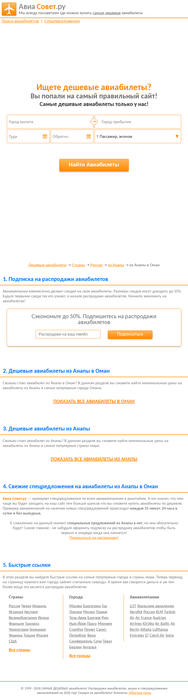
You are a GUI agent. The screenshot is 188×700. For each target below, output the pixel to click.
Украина (16, 636)
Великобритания (23, 618)
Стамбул (76, 630)
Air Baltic (162, 624)
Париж (101, 612)
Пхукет (89, 630)
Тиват (107, 641)
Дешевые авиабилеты (47, 265)
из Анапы (116, 265)
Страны (78, 265)
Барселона (92, 606)
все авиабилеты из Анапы (94, 459)
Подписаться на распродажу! (94, 538)
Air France (143, 618)
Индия (43, 618)
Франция (16, 624)
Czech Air (157, 636)
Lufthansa (160, 630)
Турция (29, 636)
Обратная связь (140, 693)
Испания (16, 612)
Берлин (75, 647)
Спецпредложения (62, 21)
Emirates (137, 636)
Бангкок (94, 618)
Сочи (98, 641)
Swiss (169, 636)
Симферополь (81, 641)
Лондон (75, 612)
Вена (91, 636)
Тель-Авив (77, 618)
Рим (105, 618)
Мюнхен (105, 624)
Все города (79, 656)
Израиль (39, 606)
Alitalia (146, 630)
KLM (159, 612)
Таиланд (32, 624)
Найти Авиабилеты (94, 165)
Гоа (104, 606)
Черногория (19, 630)
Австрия (31, 612)
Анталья (89, 647)
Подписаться (130, 334)
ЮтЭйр (148, 624)
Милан (89, 612)
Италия (42, 636)
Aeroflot (136, 612)
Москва (75, 606)
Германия (38, 630)
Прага (92, 624)
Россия (96, 265)
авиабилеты (81, 9)
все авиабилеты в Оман (94, 401)
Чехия (26, 606)
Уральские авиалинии (155, 606)
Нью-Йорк (77, 624)
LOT (133, 606)
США (13, 641)
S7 (147, 636)
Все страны (19, 650)
